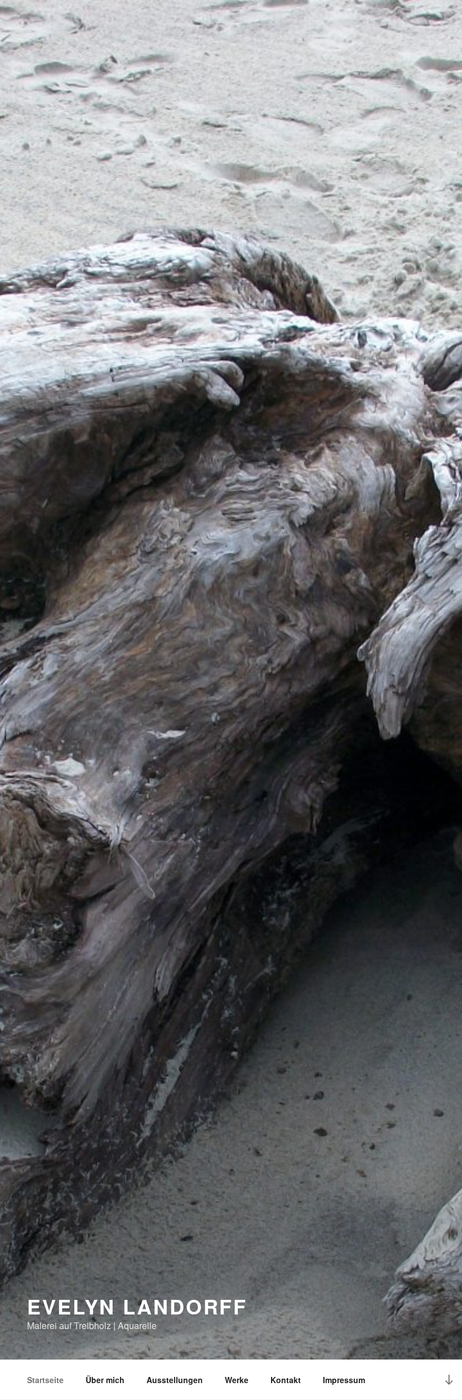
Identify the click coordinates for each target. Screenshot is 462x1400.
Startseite (45, 1379)
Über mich (105, 1379)
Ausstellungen (174, 1379)
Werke (236, 1379)
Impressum (344, 1379)
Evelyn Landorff (137, 1306)
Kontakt (285, 1379)
